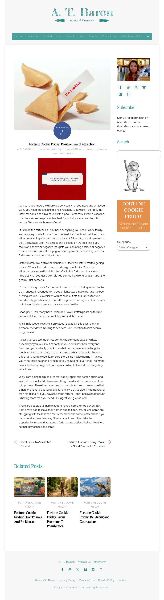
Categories (124, 242)
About (70, 36)
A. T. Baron (24, 149)
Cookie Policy (106, 580)
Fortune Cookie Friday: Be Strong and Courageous (94, 517)
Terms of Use (87, 580)
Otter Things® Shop (132, 36)
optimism (101, 149)
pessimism (58, 153)
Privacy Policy (67, 580)
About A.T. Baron (45, 580)
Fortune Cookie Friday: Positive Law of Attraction (62, 144)
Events (93, 36)
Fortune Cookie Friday (49, 149)
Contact (106, 36)
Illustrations (50, 36)
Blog (81, 36)
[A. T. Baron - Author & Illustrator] (82, 21)
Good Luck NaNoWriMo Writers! (35, 444)
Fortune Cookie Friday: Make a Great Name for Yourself (86, 444)
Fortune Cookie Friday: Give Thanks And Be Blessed (28, 517)
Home (18, 36)
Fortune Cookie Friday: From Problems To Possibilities (57, 519)
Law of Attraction (76, 149)
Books (30, 36)
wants (69, 153)
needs (90, 149)
